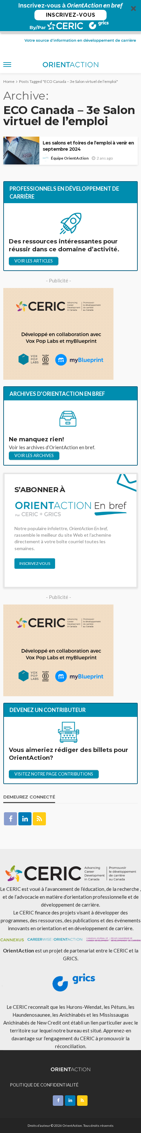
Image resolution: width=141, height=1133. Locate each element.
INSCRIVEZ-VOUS (70, 15)
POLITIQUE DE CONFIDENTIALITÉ (44, 1084)
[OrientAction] (71, 1068)
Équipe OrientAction (70, 158)
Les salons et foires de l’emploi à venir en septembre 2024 (88, 146)
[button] (70, 16)
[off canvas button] (7, 64)
